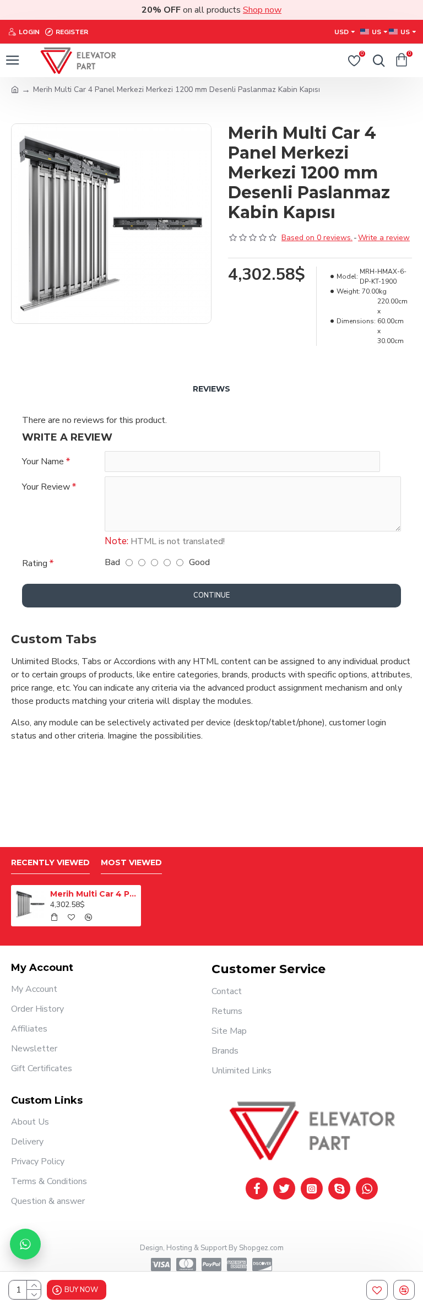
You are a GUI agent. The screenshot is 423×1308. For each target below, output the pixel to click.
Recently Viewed (50, 862)
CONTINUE (211, 595)
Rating (34, 563)
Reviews (211, 389)
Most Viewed (131, 862)
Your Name (43, 461)
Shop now (262, 10)
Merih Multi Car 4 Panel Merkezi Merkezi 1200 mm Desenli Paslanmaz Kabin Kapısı (94, 894)
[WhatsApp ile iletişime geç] (25, 1244)
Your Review (46, 487)
